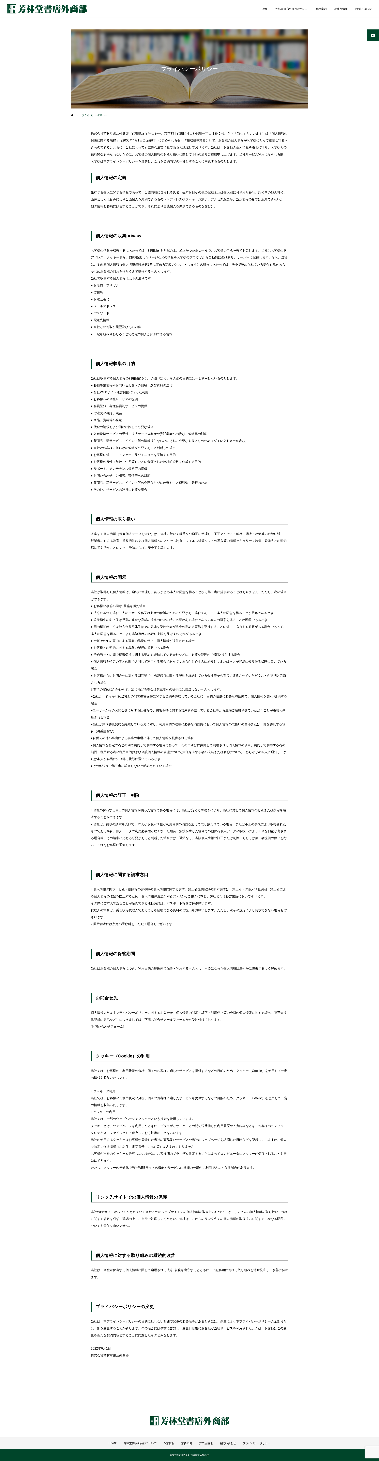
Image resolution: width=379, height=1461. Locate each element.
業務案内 (321, 8)
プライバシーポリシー (256, 1443)
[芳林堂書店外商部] (47, 8)
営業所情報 (341, 8)
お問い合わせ (363, 8)
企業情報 (168, 1443)
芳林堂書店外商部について (291, 8)
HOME (264, 8)
